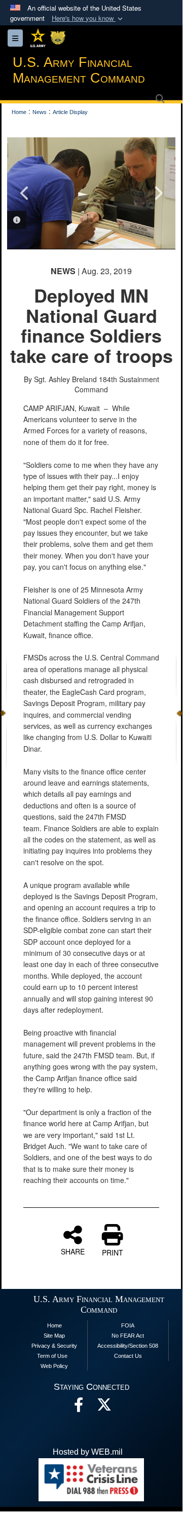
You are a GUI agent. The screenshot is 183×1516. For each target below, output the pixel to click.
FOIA (127, 1325)
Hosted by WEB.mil (88, 1452)
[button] (88, 18)
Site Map (54, 1336)
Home (54, 1325)
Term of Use (52, 1356)
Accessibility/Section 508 (127, 1346)
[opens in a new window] (104, 1407)
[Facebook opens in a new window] (78, 1407)
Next (158, 193)
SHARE (73, 1250)
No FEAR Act (128, 1336)
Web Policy (54, 1366)
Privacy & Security (54, 1346)
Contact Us (128, 1356)
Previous (25, 193)
